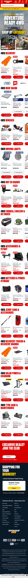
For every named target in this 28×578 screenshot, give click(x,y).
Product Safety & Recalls (7, 505)
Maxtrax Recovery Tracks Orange (5, 69)
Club (15, 509)
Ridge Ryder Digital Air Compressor (5, 423)
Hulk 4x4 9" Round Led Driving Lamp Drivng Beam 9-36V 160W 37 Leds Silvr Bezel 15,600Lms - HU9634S (17, 164)
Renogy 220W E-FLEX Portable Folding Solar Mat (6, 391)
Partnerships (16, 524)
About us (16, 503)
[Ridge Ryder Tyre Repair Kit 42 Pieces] (18, 416)
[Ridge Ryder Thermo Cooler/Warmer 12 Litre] (6, 222)
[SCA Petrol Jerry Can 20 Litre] (18, 320)
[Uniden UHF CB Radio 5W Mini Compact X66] (6, 190)
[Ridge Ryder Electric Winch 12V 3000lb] (18, 128)
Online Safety (5, 507)
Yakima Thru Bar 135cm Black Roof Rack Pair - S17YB (17, 104)
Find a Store (16, 505)
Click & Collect (17, 518)
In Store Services (17, 507)
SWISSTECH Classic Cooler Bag (17, 229)
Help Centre (4, 503)
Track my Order (5, 518)
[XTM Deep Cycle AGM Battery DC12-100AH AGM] (6, 289)
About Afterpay (5, 524)
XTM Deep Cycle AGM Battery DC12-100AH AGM (5, 296)
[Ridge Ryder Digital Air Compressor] (6, 416)
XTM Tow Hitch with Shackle (17, 69)
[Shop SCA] (14, 83)
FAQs (3, 509)
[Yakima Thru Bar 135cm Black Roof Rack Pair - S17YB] (18, 96)
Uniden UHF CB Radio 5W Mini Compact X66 (6, 198)
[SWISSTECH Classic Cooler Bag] (18, 222)
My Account (4, 516)
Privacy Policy (7, 573)
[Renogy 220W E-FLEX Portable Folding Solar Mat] (6, 384)
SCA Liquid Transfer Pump (5, 328)
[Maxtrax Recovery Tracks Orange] (6, 61)
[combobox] (3, 77)
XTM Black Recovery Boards (18, 359)
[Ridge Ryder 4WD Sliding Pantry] (18, 257)
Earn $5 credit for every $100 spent (14, 8)
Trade (15, 511)
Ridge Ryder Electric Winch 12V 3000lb (17, 136)
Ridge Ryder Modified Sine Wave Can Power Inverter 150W (18, 391)
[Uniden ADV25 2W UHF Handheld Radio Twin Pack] (18, 190)
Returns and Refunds (6, 514)
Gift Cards (16, 514)
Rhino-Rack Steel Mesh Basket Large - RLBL (6, 104)
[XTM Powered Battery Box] (18, 289)
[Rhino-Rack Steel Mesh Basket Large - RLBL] (6, 96)
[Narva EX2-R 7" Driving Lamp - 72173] (6, 157)
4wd (8, 53)
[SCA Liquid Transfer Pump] (6, 320)
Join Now (8, 456)
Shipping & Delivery (6, 511)
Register (14, 488)
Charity (15, 526)
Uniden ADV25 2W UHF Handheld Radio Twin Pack (18, 198)
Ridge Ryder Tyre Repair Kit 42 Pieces (17, 423)
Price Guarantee (17, 516)
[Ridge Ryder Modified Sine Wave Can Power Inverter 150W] (18, 384)
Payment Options (5, 522)
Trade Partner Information (19, 520)
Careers (15, 522)
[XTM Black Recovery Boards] (18, 352)
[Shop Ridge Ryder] (5, 83)
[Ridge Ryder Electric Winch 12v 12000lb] (6, 128)
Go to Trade (21, 493)
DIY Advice (4, 520)
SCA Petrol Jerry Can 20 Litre (18, 328)
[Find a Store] (19, 1)
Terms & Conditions (15, 573)
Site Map (22, 573)
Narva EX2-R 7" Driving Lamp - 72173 (6, 164)
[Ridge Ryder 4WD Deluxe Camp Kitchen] (6, 257)
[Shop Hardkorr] (22, 83)
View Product (6, 241)
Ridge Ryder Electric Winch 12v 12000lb (5, 136)
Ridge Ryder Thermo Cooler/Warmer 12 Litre (6, 229)
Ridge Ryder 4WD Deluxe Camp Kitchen (6, 264)
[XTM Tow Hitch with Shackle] (18, 61)
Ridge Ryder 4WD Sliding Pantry (17, 264)
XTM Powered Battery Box (18, 296)
